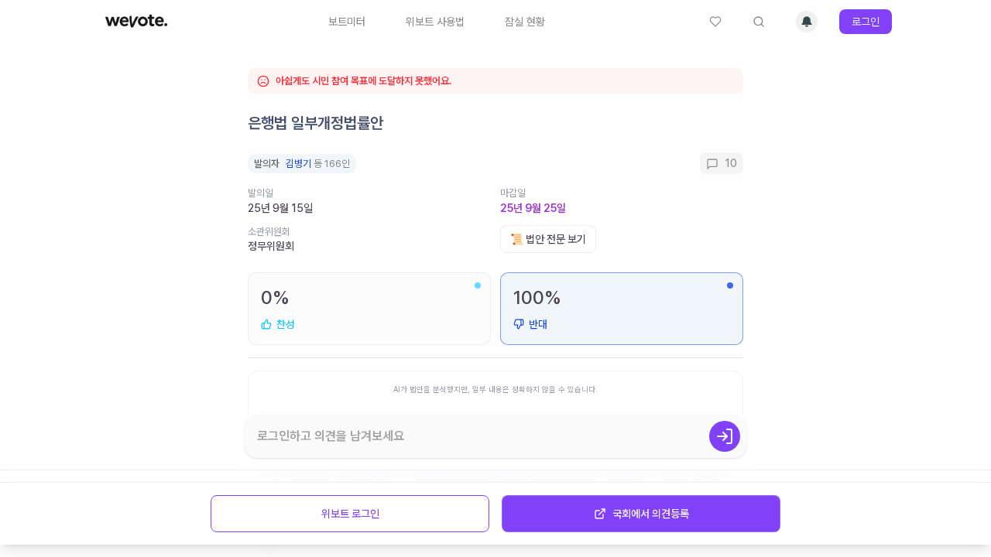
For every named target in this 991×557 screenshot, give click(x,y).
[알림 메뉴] (807, 21)
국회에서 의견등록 (650, 513)
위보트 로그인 (350, 513)
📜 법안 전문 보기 (548, 239)
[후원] (715, 21)
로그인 (866, 21)
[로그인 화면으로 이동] (724, 436)
